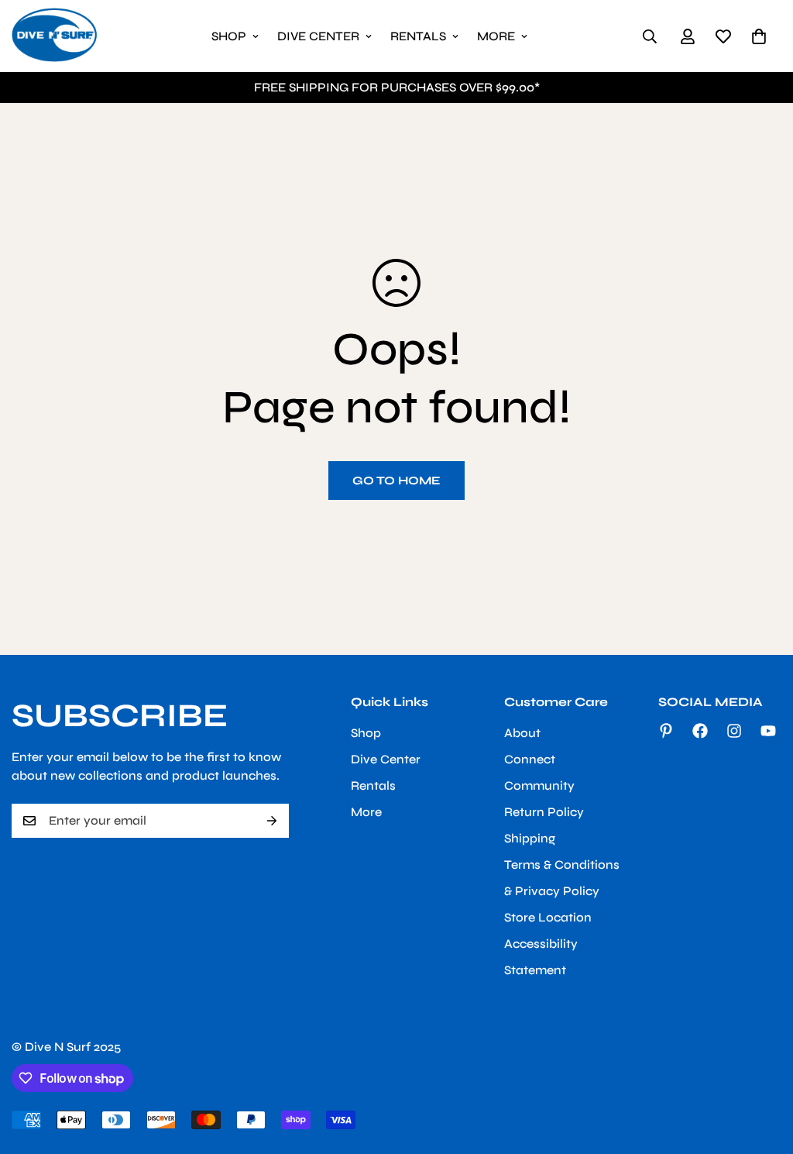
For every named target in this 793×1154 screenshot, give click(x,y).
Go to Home (396, 480)
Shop (228, 36)
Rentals (418, 36)
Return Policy (544, 811)
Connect (529, 759)
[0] (759, 36)
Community (539, 785)
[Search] (650, 36)
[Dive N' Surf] (54, 36)
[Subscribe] (272, 821)
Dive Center (318, 36)
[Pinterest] (666, 731)
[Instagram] (734, 731)
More (496, 36)
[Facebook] (700, 731)
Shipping (529, 838)
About (522, 732)
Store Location (548, 917)
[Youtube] (768, 731)
